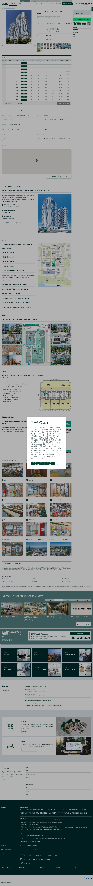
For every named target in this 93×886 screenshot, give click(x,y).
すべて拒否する (49, 463)
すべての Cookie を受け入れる (37, 463)
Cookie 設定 (58, 463)
